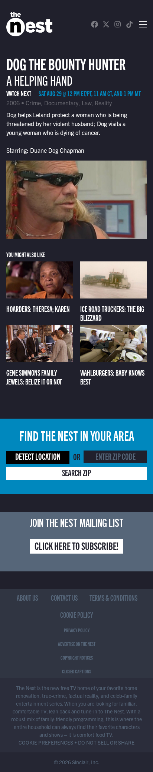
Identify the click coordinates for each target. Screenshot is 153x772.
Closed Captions (76, 671)
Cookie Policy (76, 614)
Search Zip (76, 472)
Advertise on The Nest (76, 643)
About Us (27, 597)
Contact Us (64, 597)
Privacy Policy (76, 630)
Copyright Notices (77, 657)
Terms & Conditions (113, 597)
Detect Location (38, 456)
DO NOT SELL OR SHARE (106, 742)
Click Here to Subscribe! (76, 545)
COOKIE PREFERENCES (46, 742)
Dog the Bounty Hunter (66, 63)
